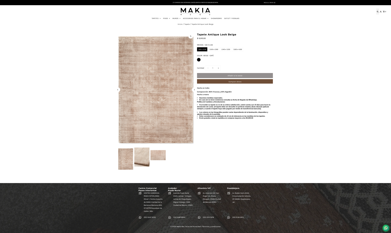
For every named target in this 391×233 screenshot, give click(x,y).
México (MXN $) (270, 2)
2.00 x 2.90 (214, 49)
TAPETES (155, 18)
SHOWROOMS (216, 18)
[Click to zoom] (190, 36)
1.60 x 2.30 (202, 49)
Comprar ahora (235, 82)
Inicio (180, 24)
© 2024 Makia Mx (177, 226)
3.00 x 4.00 (237, 49)
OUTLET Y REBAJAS (231, 18)
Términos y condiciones (211, 226)
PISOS (165, 18)
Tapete (187, 24)
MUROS (175, 18)
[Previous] (118, 89)
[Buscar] (377, 11)
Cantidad (200, 68)
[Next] (194, 89)
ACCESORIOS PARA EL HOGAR (194, 18)
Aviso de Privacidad (193, 226)
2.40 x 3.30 (226, 49)
